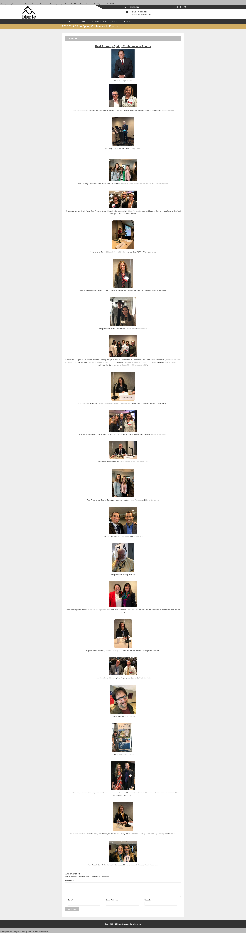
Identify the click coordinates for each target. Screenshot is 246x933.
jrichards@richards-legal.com (141, 14)
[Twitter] (177, 7)
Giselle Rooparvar (161, 184)
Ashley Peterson (127, 184)
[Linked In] (181, 7)
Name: (70, 900)
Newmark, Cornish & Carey (113, 793)
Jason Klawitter (101, 678)
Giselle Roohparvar (152, 500)
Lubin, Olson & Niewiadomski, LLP (134, 365)
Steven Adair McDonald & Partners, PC (134, 462)
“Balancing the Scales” (80, 110)
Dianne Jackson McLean (142, 184)
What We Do (81, 21)
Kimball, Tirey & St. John (116, 252)
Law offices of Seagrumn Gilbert (98, 610)
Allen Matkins (150, 793)
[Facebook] (173, 7)
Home (68, 21)
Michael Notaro (138, 536)
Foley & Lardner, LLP (172, 362)
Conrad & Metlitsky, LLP (113, 651)
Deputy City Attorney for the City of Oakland (114, 403)
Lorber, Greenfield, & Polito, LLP (101, 362)
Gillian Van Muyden (134, 211)
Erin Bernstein (83, 403)
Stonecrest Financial (126, 755)
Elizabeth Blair (135, 865)
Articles (127, 21)
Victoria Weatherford (77, 834)
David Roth (130, 329)
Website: (148, 900)
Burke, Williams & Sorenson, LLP (139, 362)
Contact (115, 21)
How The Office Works (98, 21)
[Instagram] (185, 7)
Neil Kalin (147, 678)
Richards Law (124, 536)
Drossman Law (132, 610)
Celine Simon (142, 329)
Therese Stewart (168, 110)
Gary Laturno (136, 148)
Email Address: (112, 900)
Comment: (69, 880)
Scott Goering (130, 716)
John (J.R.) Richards (124, 81)
